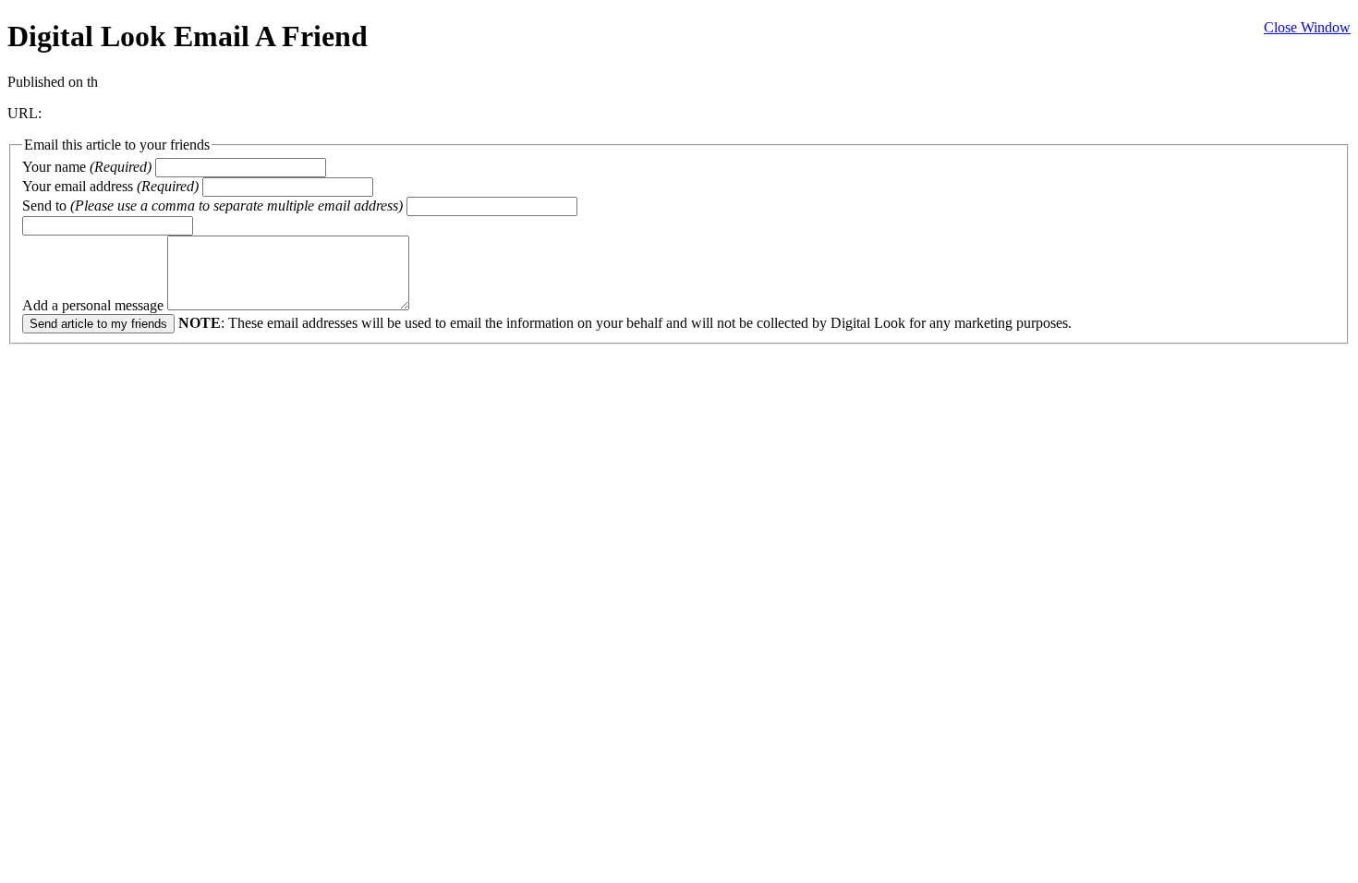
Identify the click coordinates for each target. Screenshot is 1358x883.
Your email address (110, 186)
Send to (212, 205)
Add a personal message (94, 305)
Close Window (1307, 27)
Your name (87, 167)
